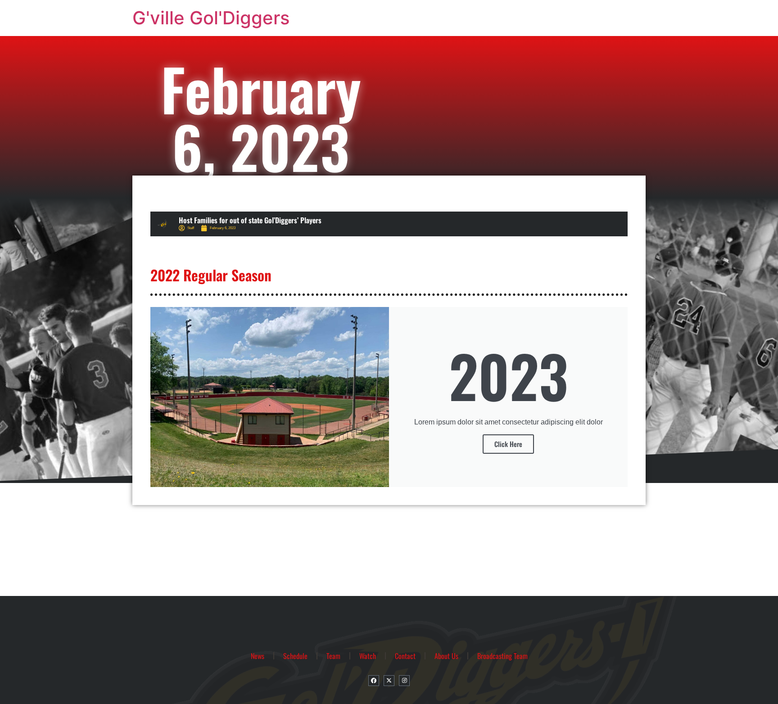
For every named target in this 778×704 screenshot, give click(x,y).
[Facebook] (373, 680)
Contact (405, 655)
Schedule (295, 655)
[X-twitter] (389, 680)
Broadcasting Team (502, 655)
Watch (367, 655)
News (257, 655)
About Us (446, 655)
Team (333, 655)
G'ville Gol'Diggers (210, 18)
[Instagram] (404, 680)
